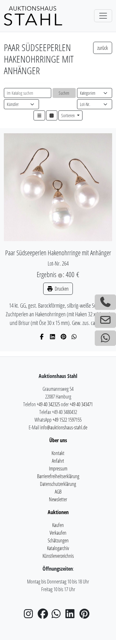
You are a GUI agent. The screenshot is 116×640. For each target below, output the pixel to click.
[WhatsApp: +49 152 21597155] (105, 338)
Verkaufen (58, 532)
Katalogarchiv (58, 548)
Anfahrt (58, 460)
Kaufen (58, 525)
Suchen (64, 93)
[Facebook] (42, 336)
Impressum (58, 468)
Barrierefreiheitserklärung (58, 476)
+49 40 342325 (48, 404)
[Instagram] (30, 615)
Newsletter (58, 499)
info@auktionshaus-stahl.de (63, 427)
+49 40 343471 (81, 404)
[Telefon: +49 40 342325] (105, 302)
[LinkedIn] (52, 336)
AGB (58, 491)
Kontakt (58, 453)
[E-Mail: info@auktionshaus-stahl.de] (105, 320)
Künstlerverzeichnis (58, 555)
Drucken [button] (61, 288)
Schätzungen (58, 540)
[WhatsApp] (74, 336)
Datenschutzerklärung (58, 483)
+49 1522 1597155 (67, 419)
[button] (39, 115)
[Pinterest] (63, 336)
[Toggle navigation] (103, 15)
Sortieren (68, 115)
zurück (102, 47)
